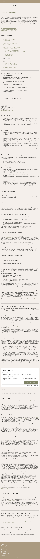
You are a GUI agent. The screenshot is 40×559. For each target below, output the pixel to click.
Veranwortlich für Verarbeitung (9, 39)
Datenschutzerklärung (10, 237)
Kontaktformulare (8, 55)
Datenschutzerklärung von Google (7, 522)
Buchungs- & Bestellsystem (10, 56)
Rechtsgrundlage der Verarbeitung (10, 43)
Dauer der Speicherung (7, 44)
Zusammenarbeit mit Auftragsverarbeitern (11, 47)
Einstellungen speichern (31, 382)
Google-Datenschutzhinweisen (28, 505)
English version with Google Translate (8, 28)
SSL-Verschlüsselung (9, 54)
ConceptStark (32, 557)
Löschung (5, 46)
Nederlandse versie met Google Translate (9, 30)
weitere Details (29, 374)
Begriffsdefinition (6, 40)
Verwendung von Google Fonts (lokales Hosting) (14, 65)
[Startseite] (4, 1)
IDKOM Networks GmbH (32, 298)
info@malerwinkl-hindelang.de (7, 110)
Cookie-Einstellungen (19, 557)
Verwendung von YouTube (10, 63)
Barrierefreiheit (13, 557)
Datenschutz (7, 557)
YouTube (19, 452)
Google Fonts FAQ (27, 521)
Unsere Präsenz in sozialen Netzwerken (13, 60)
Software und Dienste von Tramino (10, 48)
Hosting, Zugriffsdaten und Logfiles (12, 50)
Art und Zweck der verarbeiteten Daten (11, 37)
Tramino (20, 236)
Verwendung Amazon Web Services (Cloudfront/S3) (15, 51)
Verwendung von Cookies (10, 52)
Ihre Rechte (5, 42)
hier (17, 326)
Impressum (36, 385)
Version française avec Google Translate (9, 29)
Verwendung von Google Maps (11, 64)
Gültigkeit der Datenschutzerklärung (10, 67)
